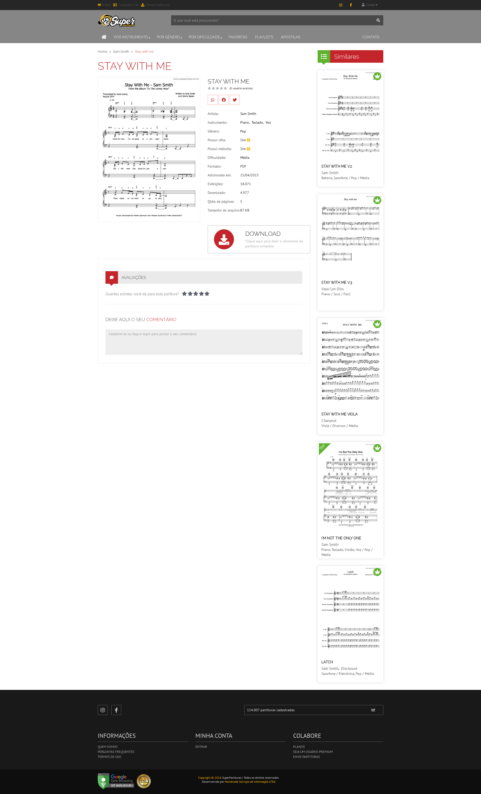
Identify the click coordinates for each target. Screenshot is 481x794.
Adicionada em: (219, 175)
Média (245, 157)
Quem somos (107, 747)
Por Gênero (168, 37)
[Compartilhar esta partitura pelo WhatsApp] (213, 100)
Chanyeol (328, 420)
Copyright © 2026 (209, 777)
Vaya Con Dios (332, 288)
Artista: (213, 113)
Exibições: (215, 184)
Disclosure (349, 668)
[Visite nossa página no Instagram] (341, 5)
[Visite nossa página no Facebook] (351, 5)
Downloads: (216, 192)
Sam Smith (121, 51)
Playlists (264, 37)
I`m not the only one (341, 538)
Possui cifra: (217, 140)
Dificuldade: (217, 157)
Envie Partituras (306, 757)
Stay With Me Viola (339, 414)
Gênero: (213, 131)
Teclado (257, 122)
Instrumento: (217, 122)
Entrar (106, 5)
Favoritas (238, 37)
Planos (299, 747)
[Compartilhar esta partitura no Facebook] (224, 100)
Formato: (214, 166)
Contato (371, 37)
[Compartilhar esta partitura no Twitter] (235, 100)
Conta (370, 5)
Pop (243, 131)
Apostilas (290, 37)
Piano (244, 122)
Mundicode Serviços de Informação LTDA (250, 781)
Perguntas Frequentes (116, 752)
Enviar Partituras (157, 5)
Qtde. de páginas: (221, 201)
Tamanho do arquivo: (224, 210)
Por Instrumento (131, 37)
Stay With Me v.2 (336, 166)
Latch (327, 662)
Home (102, 51)
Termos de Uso (109, 757)
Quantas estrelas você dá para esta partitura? (142, 294)
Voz (268, 122)
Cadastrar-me (128, 5)
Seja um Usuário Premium (313, 752)
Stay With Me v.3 (336, 282)
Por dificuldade (204, 37)
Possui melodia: (219, 149)
